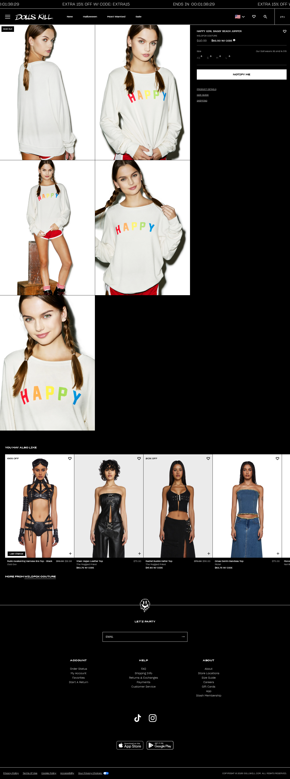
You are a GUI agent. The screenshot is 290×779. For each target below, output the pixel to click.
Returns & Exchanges (143, 678)
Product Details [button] (206, 89)
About (209, 669)
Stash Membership (208, 695)
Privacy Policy (11, 773)
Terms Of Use (30, 773)
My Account (78, 673)
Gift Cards (208, 686)
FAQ (143, 669)
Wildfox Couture (207, 36)
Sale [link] (138, 16)
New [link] (70, 16)
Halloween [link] (90, 16)
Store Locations (208, 673)
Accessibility (67, 773)
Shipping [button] (202, 101)
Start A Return (78, 682)
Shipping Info (143, 673)
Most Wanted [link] (116, 16)
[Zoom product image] (47, 92)
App (208, 691)
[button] (95, 4)
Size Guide (209, 678)
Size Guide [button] (203, 95)
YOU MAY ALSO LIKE (21, 447)
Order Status (78, 669)
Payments (143, 682)
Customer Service (143, 686)
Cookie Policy (48, 773)
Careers (208, 682)
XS (198, 58)
